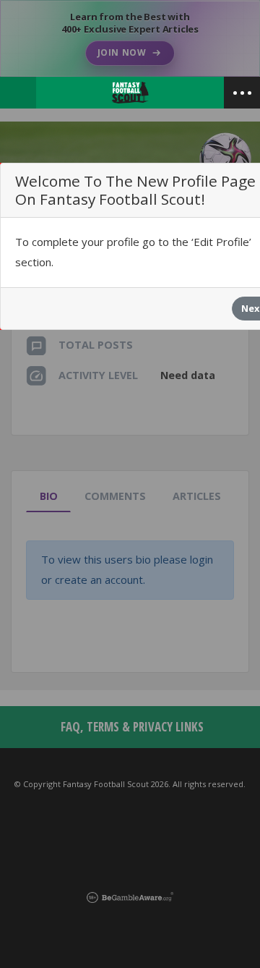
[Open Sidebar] (242, 93)
